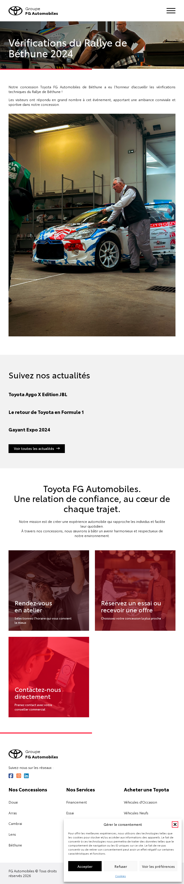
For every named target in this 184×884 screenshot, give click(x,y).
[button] (175, 824)
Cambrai (15, 823)
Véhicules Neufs (136, 813)
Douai (13, 802)
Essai (70, 813)
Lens (12, 834)
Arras (13, 813)
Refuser (120, 866)
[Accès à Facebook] (11, 776)
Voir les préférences (158, 866)
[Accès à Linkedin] (26, 776)
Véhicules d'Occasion (140, 802)
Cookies (120, 876)
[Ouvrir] (170, 10)
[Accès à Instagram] (18, 776)
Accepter (84, 866)
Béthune (15, 845)
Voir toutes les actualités (34, 448)
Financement (76, 802)
